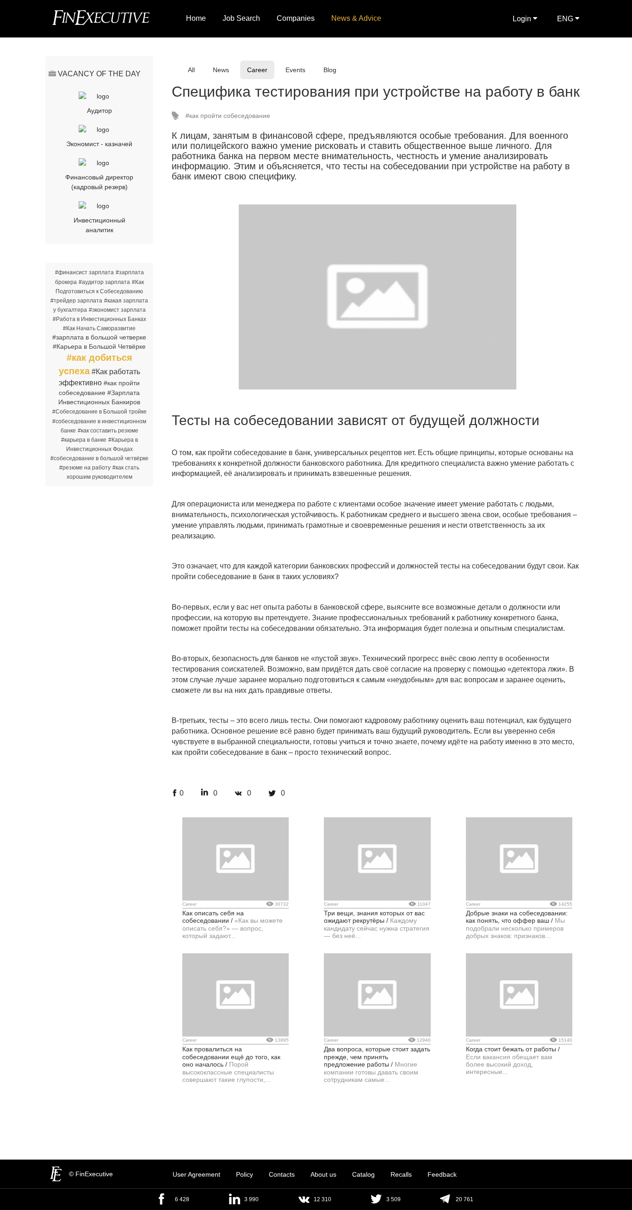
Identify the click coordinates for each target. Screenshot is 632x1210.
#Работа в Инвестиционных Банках (99, 319)
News (221, 70)
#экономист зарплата (117, 310)
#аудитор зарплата (104, 282)
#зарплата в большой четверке (99, 337)
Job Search (241, 18)
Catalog (363, 1174)
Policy (244, 1174)
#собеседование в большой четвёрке (99, 458)
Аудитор (99, 110)
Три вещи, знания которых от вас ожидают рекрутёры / (374, 916)
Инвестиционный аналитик (99, 225)
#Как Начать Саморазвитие (99, 328)
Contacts (282, 1174)
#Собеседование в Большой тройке (99, 411)
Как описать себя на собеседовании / (213, 916)
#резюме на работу (85, 467)
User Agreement (196, 1174)
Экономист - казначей (99, 144)
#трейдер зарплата (76, 300)
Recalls (401, 1174)
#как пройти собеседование (228, 115)
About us (323, 1174)
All (191, 70)
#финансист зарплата (84, 272)
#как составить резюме (108, 430)
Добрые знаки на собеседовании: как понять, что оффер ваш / (517, 916)
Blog (329, 70)
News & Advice (356, 18)
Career (257, 70)
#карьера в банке (83, 440)
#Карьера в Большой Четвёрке (99, 346)
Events (295, 70)
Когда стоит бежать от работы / (513, 1049)
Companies (296, 18)
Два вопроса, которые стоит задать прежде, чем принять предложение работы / (377, 1056)
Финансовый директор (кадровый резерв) (99, 182)
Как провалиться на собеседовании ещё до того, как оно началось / (231, 1056)
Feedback (442, 1174)
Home (196, 18)
